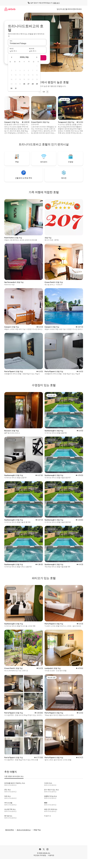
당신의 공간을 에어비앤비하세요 (69, 9)
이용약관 (51, 855)
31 (15, 88)
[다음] (47, 91)
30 (11, 88)
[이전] (40, 91)
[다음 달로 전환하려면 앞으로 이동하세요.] (36, 57)
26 (24, 84)
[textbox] (17, 51)
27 (28, 84)
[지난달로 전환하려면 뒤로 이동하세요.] (11, 57)
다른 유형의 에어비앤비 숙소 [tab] (14, 776)
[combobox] (27, 43)
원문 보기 (56, 3)
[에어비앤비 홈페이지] (9, 9)
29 (37, 84)
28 (33, 84)
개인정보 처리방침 (39, 855)
